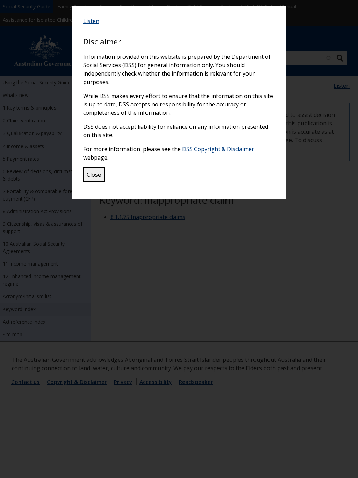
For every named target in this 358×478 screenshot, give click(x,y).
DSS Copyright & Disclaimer (218, 149)
